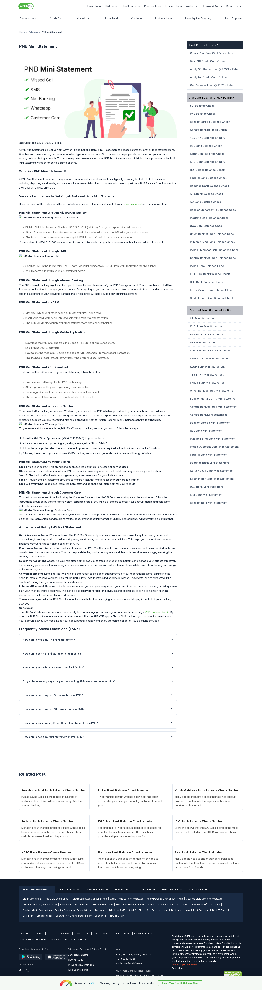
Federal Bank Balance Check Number (47, 821)
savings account (132, 203)
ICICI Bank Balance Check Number (199, 821)
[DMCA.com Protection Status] (207, 974)
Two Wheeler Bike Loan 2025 (110, 910)
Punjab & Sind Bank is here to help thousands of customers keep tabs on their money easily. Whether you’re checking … (52, 801)
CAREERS (64, 933)
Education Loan (45, 916)
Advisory (33, 32)
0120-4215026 (75, 959)
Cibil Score (111, 5)
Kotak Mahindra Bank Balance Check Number (207, 790)
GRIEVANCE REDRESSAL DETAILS (68, 939)
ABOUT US (26, 933)
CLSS (184, 904)
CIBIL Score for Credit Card (74, 904)
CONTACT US (81, 933)
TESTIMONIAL (100, 933)
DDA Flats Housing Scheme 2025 (40, 904)
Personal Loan (152, 5)
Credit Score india (32, 898)
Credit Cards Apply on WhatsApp (90, 898)
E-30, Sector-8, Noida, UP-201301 (134, 954)
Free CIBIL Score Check (57, 898)
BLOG (40, 933)
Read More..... (179, 968)
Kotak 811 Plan (136, 910)
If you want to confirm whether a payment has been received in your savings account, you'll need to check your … (130, 801)
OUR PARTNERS (121, 933)
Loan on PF (100, 916)
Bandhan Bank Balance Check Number (125, 852)
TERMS (51, 933)
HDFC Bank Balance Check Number (46, 852)
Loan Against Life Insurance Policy (74, 916)
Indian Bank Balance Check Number (123, 790)
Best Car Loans (201, 910)
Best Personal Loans (157, 910)
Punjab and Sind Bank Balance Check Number (53, 790)
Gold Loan (28, 916)
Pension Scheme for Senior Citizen (73, 910)
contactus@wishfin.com (129, 963)
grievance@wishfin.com (81, 964)
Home (22, 32)
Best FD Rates (219, 910)
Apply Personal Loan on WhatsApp (165, 898)
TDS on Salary (117, 916)
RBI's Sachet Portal (78, 969)
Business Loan (173, 5)
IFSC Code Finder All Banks (130, 904)
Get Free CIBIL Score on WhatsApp (204, 898)
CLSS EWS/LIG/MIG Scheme (205, 904)
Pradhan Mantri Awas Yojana (37, 910)
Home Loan (94, 5)
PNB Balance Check (156, 612)
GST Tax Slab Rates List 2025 (163, 904)
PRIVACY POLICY (143, 933)
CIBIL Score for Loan (102, 904)
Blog (229, 5)
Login (239, 5)
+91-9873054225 (125, 958)
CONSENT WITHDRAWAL (33, 939)
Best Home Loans (180, 910)
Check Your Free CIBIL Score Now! (180, 983)
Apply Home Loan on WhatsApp (126, 898)
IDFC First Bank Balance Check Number (126, 821)
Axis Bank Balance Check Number (199, 852)
